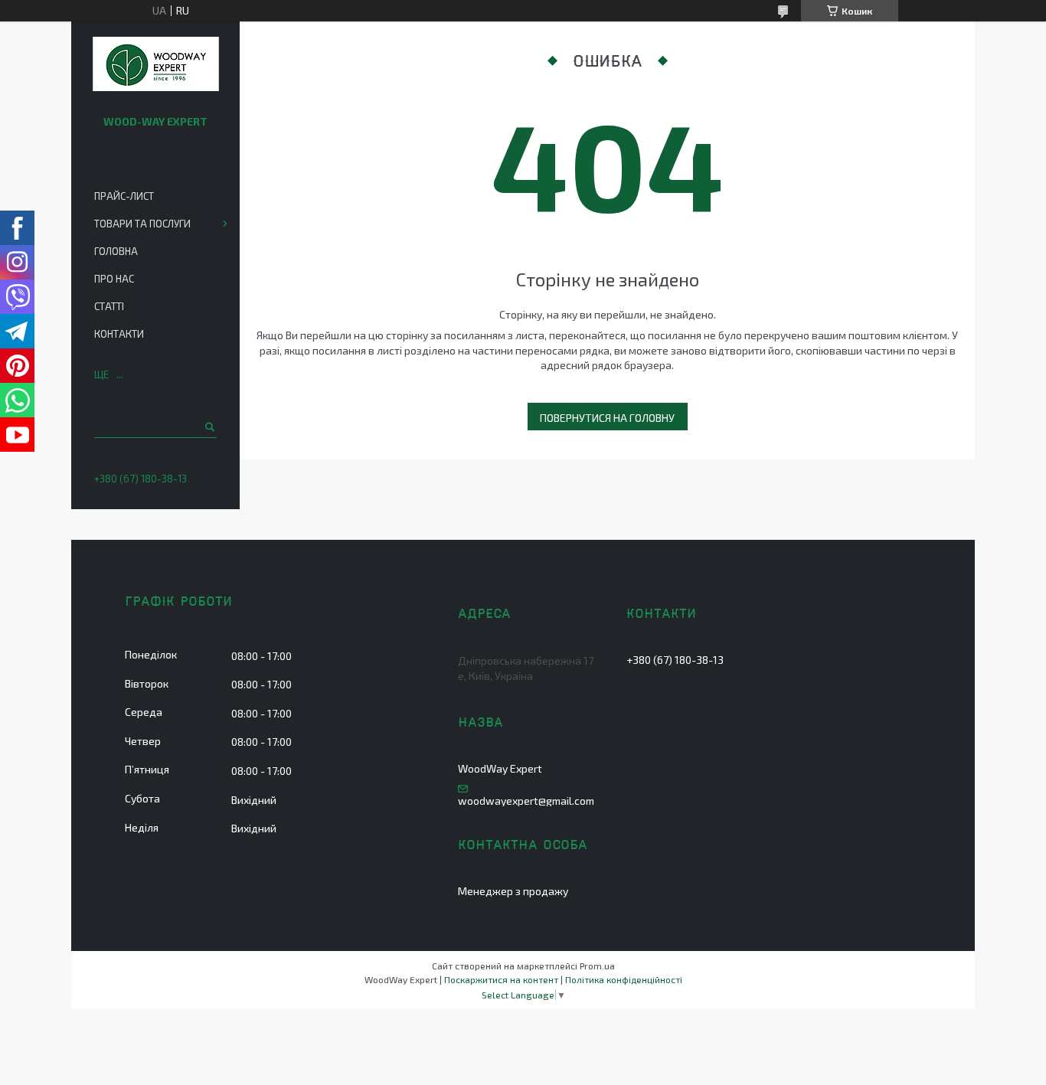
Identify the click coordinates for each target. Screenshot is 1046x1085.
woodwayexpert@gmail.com (526, 801)
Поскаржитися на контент (501, 979)
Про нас (114, 279)
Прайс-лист (124, 196)
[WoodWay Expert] (156, 65)
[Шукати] (209, 426)
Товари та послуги (142, 223)
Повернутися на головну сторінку (607, 420)
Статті (109, 306)
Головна (116, 251)
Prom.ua (597, 965)
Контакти (119, 334)
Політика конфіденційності (623, 979)
